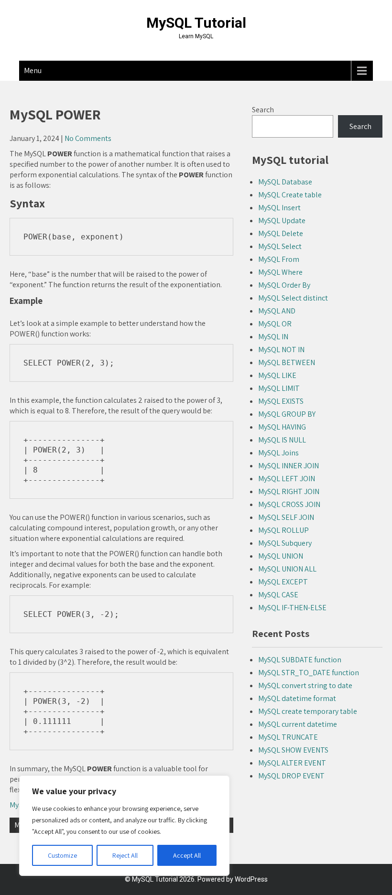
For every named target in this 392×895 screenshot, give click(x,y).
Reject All (125, 855)
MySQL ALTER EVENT (292, 763)
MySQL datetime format (297, 698)
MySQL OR (275, 324)
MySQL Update (281, 221)
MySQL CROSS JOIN (289, 504)
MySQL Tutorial (196, 22)
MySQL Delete (280, 233)
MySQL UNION (280, 556)
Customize (62, 855)
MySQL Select (280, 246)
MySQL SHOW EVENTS (293, 750)
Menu (33, 70)
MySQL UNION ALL (287, 569)
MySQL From (278, 259)
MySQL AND (276, 311)
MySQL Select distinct (293, 298)
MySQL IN (273, 337)
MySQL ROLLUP (283, 530)
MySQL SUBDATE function (299, 660)
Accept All (187, 855)
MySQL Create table (290, 195)
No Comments (88, 138)
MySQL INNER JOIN (288, 466)
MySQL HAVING (282, 427)
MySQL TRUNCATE (288, 737)
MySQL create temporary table (307, 711)
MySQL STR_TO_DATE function (308, 673)
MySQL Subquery (285, 543)
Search (263, 110)
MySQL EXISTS (281, 401)
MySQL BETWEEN (286, 362)
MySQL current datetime (297, 724)
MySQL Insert (279, 208)
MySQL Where (280, 272)
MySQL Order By (284, 285)
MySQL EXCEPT (283, 582)
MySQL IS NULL (282, 440)
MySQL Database (285, 182)
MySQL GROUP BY (287, 414)
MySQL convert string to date (305, 685)
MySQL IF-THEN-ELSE (292, 608)
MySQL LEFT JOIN (286, 479)
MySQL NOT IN (281, 350)
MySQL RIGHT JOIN (288, 491)
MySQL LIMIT (279, 388)
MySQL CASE (278, 595)
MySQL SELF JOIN (286, 517)
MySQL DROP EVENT (291, 776)
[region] (124, 826)
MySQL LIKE (277, 375)
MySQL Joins (278, 453)
